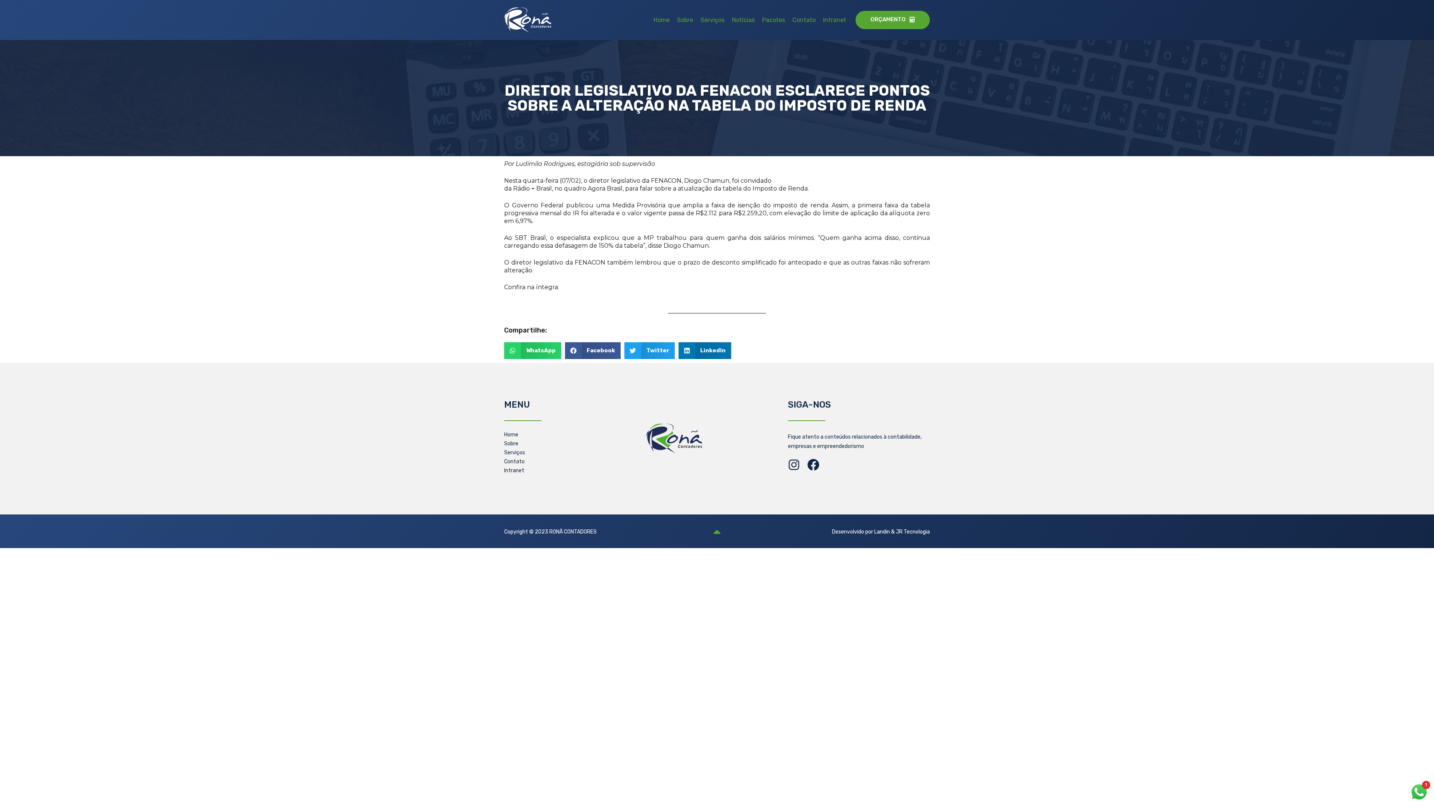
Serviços (712, 20)
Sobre (685, 20)
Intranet (834, 20)
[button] (532, 350)
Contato (804, 20)
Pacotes (773, 20)
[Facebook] (813, 465)
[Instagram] (794, 465)
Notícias (743, 20)
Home (662, 20)
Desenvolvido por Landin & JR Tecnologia (881, 532)
